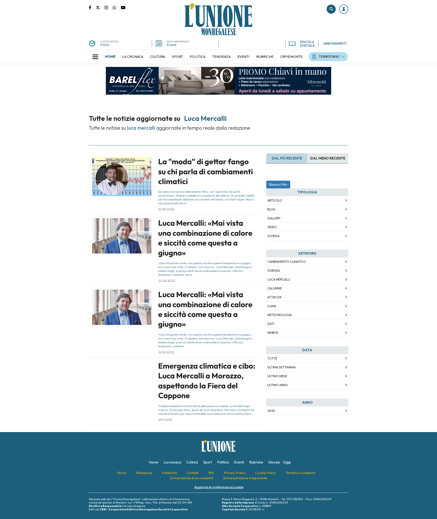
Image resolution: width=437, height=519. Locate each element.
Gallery (274, 218)
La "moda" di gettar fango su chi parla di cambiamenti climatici (205, 171)
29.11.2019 (165, 420)
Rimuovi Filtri (278, 184)
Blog (271, 209)
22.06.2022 (166, 281)
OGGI (104, 45)
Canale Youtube (123, 7)
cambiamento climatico (286, 262)
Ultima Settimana (281, 367)
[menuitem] (110, 56)
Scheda (273, 236)
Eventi (171, 45)
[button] (343, 9)
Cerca (331, 9)
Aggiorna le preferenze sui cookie (218, 487)
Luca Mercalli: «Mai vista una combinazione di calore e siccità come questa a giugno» (205, 237)
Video (272, 227)
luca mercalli (278, 279)
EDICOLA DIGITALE (307, 43)
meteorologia (279, 315)
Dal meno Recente (327, 158)
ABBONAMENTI (335, 43)
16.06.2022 (166, 352)
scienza (273, 270)
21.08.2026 (166, 209)
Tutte (272, 358)
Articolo (274, 200)
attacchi (274, 297)
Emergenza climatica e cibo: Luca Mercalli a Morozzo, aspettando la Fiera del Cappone (206, 380)
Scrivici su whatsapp (117, 7)
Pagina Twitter (100, 7)
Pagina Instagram (108, 7)
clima (271, 306)
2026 (271, 411)
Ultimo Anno (277, 385)
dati (270, 324)
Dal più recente (287, 158)
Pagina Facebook (92, 7)
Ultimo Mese (277, 376)
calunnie (274, 288)
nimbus (272, 333)
